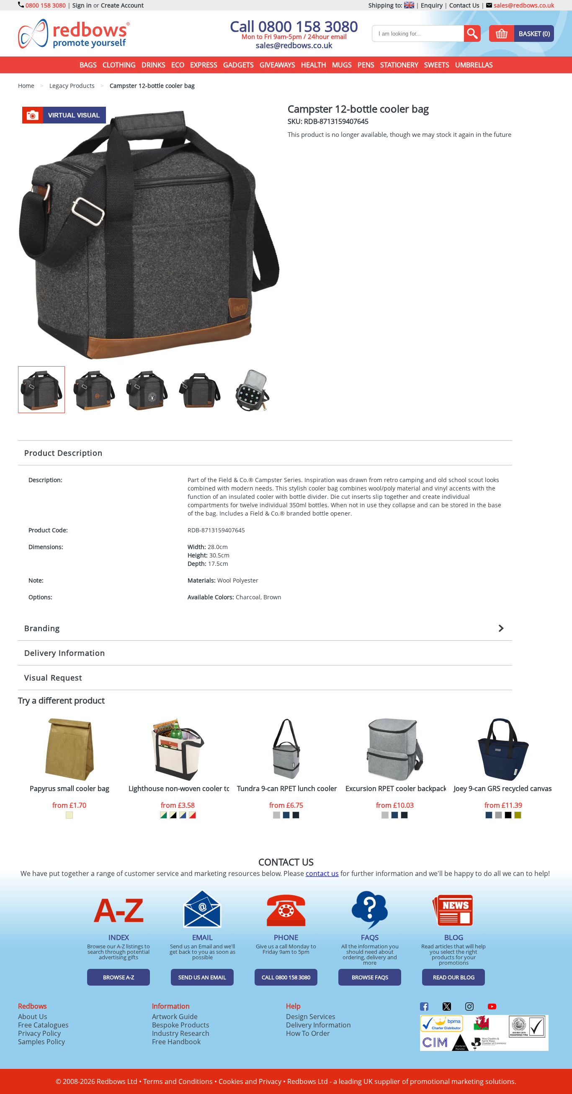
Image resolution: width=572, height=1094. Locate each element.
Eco (177, 64)
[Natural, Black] (173, 815)
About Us (32, 1016)
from (69, 805)
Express (203, 64)
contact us (322, 873)
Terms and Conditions (178, 1081)
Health (313, 64)
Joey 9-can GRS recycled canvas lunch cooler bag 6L (504, 788)
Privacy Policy (39, 1033)
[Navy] (488, 815)
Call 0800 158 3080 (294, 26)
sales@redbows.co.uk (523, 5)
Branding (42, 628)
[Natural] (69, 815)
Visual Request (53, 678)
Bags (88, 64)
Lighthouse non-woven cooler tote (179, 788)
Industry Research (180, 1033)
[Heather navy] (286, 815)
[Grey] (498, 815)
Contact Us (464, 5)
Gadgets (238, 64)
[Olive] (517, 815)
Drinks (153, 64)
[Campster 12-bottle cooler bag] (149, 234)
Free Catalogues (43, 1025)
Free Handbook (176, 1041)
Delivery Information (64, 653)
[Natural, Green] (163, 815)
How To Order (308, 1033)
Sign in (82, 5)
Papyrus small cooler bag (69, 788)
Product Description (63, 453)
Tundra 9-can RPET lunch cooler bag (287, 788)
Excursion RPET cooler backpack (395, 788)
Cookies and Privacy (250, 1081)
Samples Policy (41, 1041)
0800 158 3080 (45, 5)
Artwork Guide (175, 1016)
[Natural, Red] (192, 815)
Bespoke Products (180, 1025)
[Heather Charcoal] (295, 815)
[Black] (508, 815)
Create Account (122, 5)
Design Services (310, 1016)
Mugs (342, 64)
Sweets (436, 64)
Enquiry (432, 5)
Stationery (399, 64)
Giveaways (277, 64)
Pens (366, 64)
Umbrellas (474, 64)
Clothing (119, 64)
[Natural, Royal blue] (182, 815)
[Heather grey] (276, 815)
